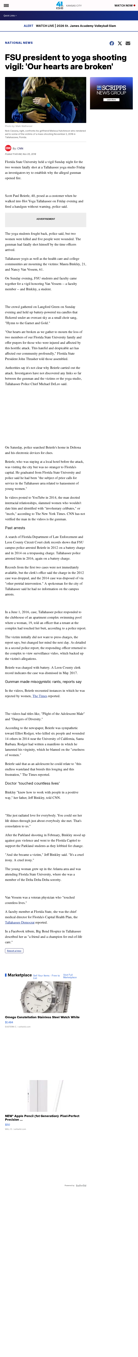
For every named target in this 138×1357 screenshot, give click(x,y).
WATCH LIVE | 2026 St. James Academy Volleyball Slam (76, 26)
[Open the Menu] (6, 5)
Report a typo (14, 950)
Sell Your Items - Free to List (46, 976)
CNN (20, 148)
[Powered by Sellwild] (81, 1185)
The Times (40, 696)
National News (19, 43)
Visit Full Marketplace (70, 976)
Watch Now (124, 5)
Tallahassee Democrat (19, 922)
